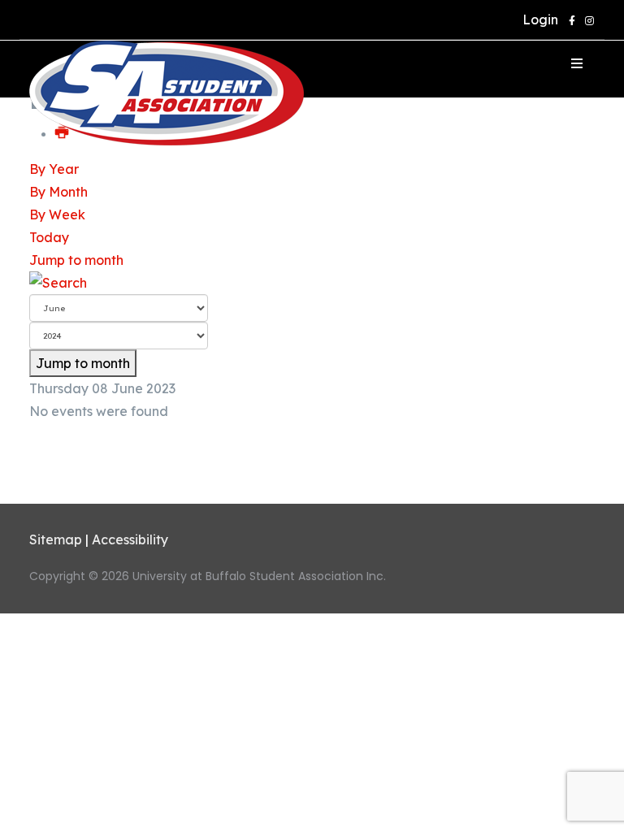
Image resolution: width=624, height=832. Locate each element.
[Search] (312, 282)
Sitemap (55, 539)
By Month (58, 192)
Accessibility (130, 539)
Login (537, 19)
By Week (57, 214)
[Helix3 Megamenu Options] (577, 63)
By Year (54, 169)
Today (49, 237)
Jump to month (76, 260)
